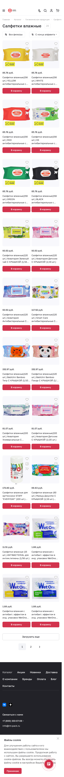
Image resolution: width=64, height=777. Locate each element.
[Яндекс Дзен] (10, 705)
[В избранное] (27, 43)
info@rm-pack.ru (11, 725)
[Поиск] (45, 10)
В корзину (16, 90)
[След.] (39, 646)
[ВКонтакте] (4, 705)
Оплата (41, 679)
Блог (54, 679)
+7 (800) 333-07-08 (12, 720)
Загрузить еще (31, 636)
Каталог (7, 672)
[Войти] (51, 10)
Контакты (8, 685)
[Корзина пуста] (57, 10)
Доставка (51, 672)
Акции (21, 672)
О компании (9, 679)
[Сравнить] (27, 48)
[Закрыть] (57, 738)
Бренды (27, 679)
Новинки (35, 672)
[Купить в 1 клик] (27, 53)
